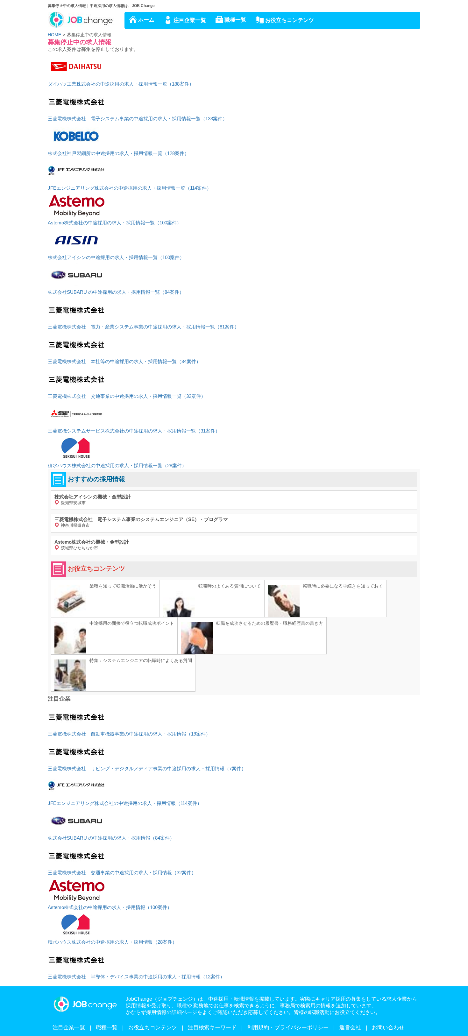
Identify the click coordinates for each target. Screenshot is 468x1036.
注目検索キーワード (212, 1028)
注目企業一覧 (190, 20)
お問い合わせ (388, 1028)
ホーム (146, 20)
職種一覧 (235, 20)
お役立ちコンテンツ (289, 20)
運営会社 (350, 1028)
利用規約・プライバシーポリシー (288, 1028)
